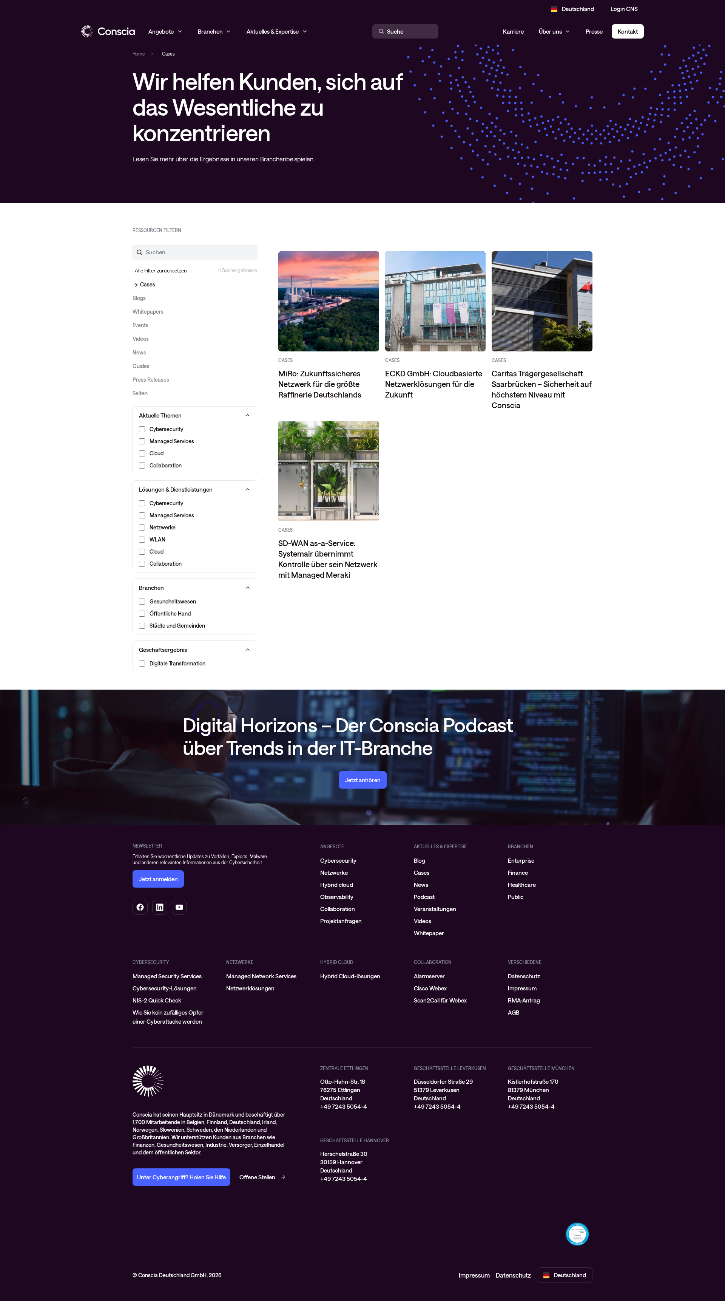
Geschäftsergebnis (163, 649)
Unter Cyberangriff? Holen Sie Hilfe (181, 1177)
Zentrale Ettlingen (344, 1068)
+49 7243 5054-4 (343, 1106)
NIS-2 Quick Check (157, 1000)
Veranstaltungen (435, 908)
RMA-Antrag (524, 1000)
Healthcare (522, 884)
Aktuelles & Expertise (440, 846)
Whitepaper (429, 933)
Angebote (332, 846)
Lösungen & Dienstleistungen (176, 489)
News (421, 884)
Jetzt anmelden (158, 879)
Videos (422, 920)
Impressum (522, 988)
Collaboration (337, 908)
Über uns (550, 31)
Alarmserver (429, 976)
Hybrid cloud (336, 884)
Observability (336, 896)
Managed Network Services (261, 976)
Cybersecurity (338, 860)
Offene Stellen (257, 1177)
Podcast (424, 896)
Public (515, 896)
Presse (594, 31)
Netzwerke (334, 872)
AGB (513, 1012)
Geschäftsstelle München (541, 1068)
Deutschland (578, 8)
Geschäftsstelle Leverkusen (450, 1068)
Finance (518, 872)
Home (139, 53)
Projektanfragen (341, 920)
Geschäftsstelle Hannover (354, 1140)
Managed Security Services (167, 976)
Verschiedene (524, 962)
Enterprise (521, 860)
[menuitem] (362, 860)
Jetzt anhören (363, 780)
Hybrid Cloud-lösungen (350, 976)
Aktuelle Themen (160, 415)
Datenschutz (524, 976)
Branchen (151, 587)
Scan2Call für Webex (440, 1000)
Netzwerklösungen (250, 988)
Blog (419, 860)
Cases (421, 872)
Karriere (513, 31)
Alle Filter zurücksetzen (161, 271)
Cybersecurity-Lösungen (165, 988)
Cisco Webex (430, 988)
